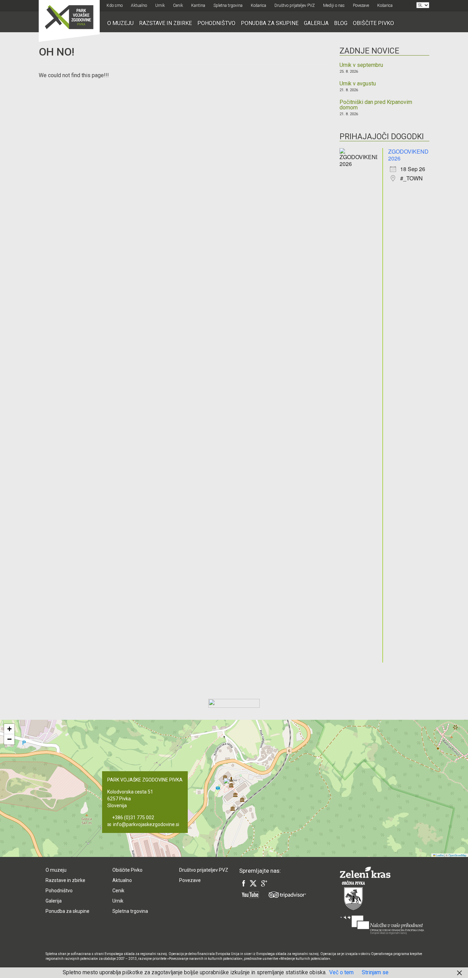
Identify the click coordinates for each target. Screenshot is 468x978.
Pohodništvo (216, 23)
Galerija (316, 23)
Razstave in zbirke (165, 23)
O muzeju (120, 23)
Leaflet (439, 855)
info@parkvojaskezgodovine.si (146, 824)
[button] (254, 786)
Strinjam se (375, 972)
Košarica (258, 5)
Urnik (160, 5)
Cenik (178, 5)
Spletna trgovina (228, 5)
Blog (340, 23)
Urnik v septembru (361, 65)
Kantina (198, 5)
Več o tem (341, 972)
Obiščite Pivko (373, 23)
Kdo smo (115, 5)
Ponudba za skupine (269, 23)
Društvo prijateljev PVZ (294, 5)
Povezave (361, 5)
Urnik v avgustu (358, 83)
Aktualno (139, 5)
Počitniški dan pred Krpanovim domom (376, 104)
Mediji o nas (334, 5)
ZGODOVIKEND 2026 (408, 154)
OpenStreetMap (457, 855)
